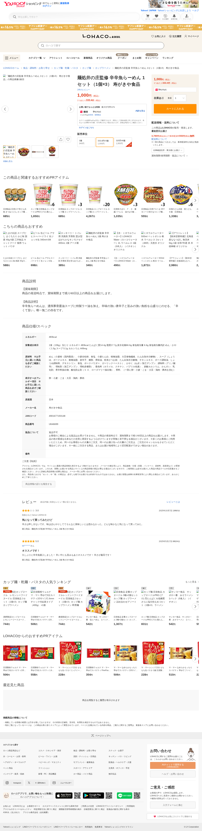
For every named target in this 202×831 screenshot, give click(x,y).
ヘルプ (195, 10)
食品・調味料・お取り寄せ (36, 68)
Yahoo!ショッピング (12, 827)
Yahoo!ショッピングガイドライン (118, 827)
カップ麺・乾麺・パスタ (66, 68)
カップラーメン (103, 68)
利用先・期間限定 (94, 115)
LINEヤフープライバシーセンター (68, 827)
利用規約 (88, 827)
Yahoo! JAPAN (148, 10)
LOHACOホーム (11, 68)
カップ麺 (86, 68)
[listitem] (20, 751)
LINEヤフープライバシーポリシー (37, 827)
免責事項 (98, 827)
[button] (179, 98)
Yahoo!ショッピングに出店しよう (174, 10)
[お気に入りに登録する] (68, 139)
